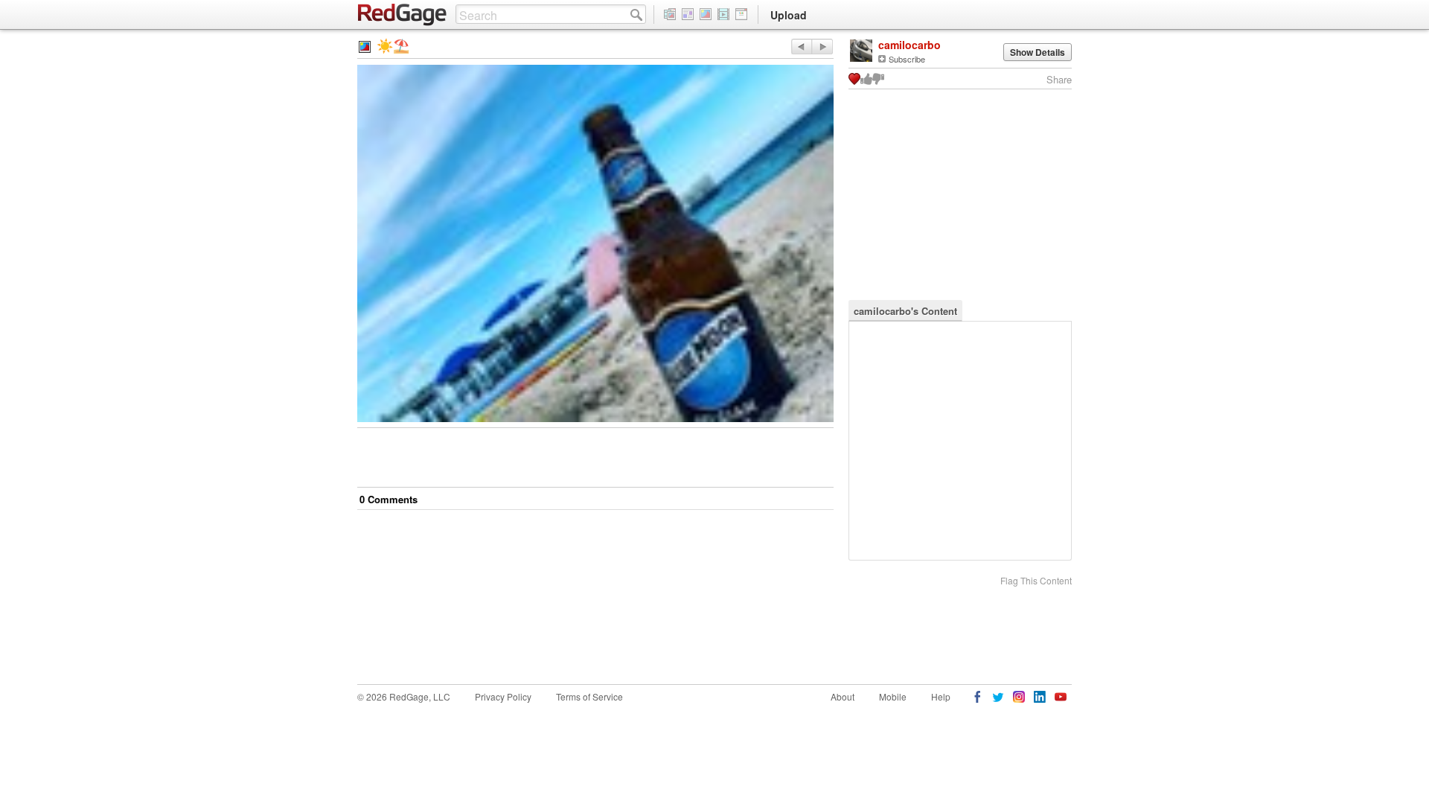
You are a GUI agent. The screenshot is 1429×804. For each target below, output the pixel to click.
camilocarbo (909, 44)
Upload (788, 14)
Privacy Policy (503, 696)
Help (940, 696)
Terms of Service (589, 696)
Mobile (893, 696)
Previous (822, 46)
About (842, 696)
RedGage (402, 15)
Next (801, 46)
